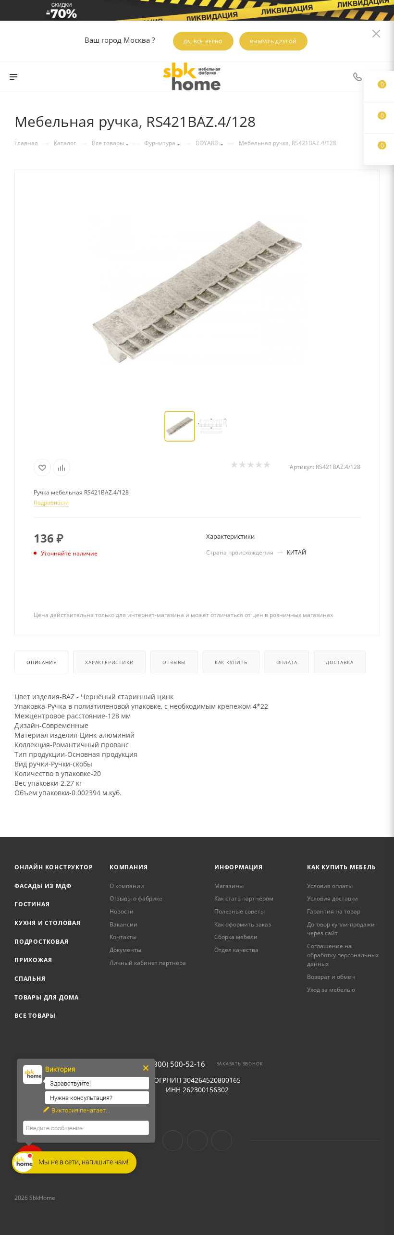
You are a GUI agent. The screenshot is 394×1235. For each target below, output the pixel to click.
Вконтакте (172, 1140)
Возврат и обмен (331, 977)
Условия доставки (332, 898)
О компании (127, 886)
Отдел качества (236, 950)
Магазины (229, 886)
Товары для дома (46, 997)
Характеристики (109, 662)
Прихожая (33, 960)
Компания (129, 867)
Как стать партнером (243, 898)
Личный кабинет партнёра (148, 963)
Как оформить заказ (242, 924)
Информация (238, 867)
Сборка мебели (236, 937)
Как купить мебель (341, 867)
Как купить (231, 662)
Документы (125, 950)
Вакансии (123, 924)
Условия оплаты (330, 886)
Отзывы (174, 662)
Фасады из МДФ (42, 886)
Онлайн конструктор (53, 867)
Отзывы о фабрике (136, 898)
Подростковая (41, 942)
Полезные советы (239, 911)
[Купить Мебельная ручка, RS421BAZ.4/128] (197, 291)
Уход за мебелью (331, 990)
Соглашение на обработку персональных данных (343, 955)
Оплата (286, 662)
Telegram (197, 1140)
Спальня (30, 979)
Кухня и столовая (47, 923)
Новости (122, 911)
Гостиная (31, 904)
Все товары (35, 1016)
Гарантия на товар (333, 911)
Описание (41, 662)
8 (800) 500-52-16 (175, 1064)
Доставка (339, 662)
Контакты (123, 937)
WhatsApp (221, 1140)
